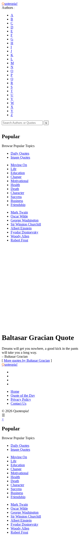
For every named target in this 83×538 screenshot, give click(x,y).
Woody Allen (20, 236)
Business (17, 201)
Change (16, 177)
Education (18, 173)
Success (16, 197)
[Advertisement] (41, 287)
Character (17, 193)
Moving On (19, 165)
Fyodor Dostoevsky (24, 232)
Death (15, 189)
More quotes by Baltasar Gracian (27, 360)
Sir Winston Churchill (26, 224)
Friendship (18, 205)
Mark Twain (19, 212)
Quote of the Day (23, 395)
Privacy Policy (21, 399)
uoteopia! (9, 4)
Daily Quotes (20, 153)
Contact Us (18, 403)
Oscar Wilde (19, 216)
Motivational (19, 181)
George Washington (25, 220)
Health (15, 185)
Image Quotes (20, 157)
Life (13, 169)
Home (15, 391)
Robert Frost (19, 240)
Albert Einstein (21, 228)
